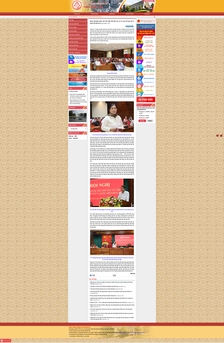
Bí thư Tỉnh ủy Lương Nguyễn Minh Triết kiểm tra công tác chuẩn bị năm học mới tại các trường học (78, 96)
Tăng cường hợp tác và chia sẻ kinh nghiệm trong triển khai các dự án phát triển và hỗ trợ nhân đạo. (78, 101)
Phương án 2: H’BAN (144, 115)
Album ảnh (72, 107)
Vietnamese (146, 1)
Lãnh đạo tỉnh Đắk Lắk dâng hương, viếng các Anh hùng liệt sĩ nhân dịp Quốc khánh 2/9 (111, 292)
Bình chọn (142, 121)
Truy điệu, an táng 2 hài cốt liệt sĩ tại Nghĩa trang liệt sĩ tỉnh (108, 286)
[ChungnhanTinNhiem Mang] (76, 336)
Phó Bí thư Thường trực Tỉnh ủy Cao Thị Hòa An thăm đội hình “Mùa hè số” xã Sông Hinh (111, 310)
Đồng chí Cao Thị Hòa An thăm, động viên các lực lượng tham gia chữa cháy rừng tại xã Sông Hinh (112, 305)
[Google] (94, 275)
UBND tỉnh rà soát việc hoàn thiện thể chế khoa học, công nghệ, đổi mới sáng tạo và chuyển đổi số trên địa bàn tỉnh (112, 318)
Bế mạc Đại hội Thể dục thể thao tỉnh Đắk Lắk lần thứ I (106, 295)
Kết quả (150, 121)
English (151, 1)
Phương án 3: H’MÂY (144, 118)
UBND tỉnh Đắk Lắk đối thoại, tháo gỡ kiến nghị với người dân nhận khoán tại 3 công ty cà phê (111, 299)
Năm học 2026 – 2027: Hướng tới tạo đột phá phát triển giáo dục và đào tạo (112, 302)
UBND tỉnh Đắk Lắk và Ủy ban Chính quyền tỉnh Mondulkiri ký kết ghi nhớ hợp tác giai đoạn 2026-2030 (111, 314)
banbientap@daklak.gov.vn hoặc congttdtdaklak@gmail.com (131, 332)
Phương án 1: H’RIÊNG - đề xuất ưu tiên (146, 112)
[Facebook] (91, 275)
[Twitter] (92, 275)
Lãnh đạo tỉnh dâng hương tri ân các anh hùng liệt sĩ (106, 289)
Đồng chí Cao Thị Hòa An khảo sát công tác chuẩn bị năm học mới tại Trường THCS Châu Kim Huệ (111, 283)
